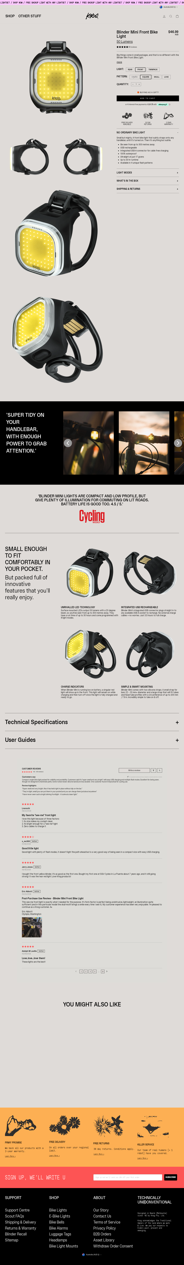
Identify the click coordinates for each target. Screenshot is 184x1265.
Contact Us (102, 1216)
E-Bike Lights (59, 1216)
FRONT (140, 69)
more (119, 62)
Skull (156, 77)
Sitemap (11, 1240)
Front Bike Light (135, 57)
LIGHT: (120, 69)
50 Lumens (125, 42)
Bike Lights (58, 1210)
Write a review (134, 770)
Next (178, 443)
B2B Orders (102, 1234)
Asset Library (104, 1240)
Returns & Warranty (20, 1228)
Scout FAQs (14, 1216)
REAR (130, 69)
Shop (10, 16)
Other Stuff (29, 16)
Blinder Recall (16, 1234)
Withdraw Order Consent (113, 1246)
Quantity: (123, 84)
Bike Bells (56, 1222)
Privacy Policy (104, 1228)
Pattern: (122, 76)
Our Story (101, 1210)
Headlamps (58, 1240)
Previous (67, 443)
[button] (122, 47)
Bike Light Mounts (63, 1246)
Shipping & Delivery (20, 1222)
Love (166, 77)
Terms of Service (106, 1222)
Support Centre (17, 1210)
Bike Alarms (58, 1228)
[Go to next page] (108, 971)
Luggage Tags (60, 1234)
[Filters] (153, 770)
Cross (135, 77)
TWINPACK (152, 69)
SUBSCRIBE (170, 1177)
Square (145, 77)
